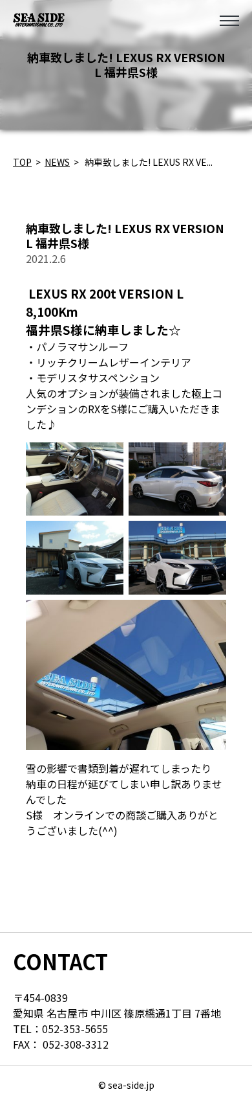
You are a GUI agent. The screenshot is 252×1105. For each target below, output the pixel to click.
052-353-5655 (75, 1028)
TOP (22, 161)
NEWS (57, 161)
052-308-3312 (76, 1044)
